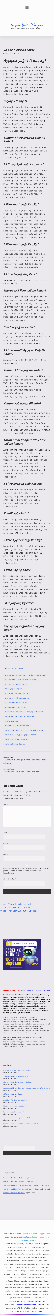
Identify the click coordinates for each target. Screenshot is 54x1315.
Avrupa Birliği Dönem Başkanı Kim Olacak (24, 761)
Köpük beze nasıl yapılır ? (14, 1106)
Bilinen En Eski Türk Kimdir (22, 772)
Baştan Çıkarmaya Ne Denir (14, 1193)
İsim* (5, 832)
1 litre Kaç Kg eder (37, 675)
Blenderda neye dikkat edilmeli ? (17, 1070)
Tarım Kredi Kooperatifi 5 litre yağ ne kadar (24, 730)
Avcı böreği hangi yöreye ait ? (16, 1118)
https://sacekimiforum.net (15, 904)
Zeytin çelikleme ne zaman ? (15, 1100)
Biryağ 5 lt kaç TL (35, 712)
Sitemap (33, 911)
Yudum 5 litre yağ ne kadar (16, 739)
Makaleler (17, 669)
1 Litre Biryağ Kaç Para (15, 675)
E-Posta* (6, 843)
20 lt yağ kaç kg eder (14, 689)
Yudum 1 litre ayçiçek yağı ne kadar (20, 735)
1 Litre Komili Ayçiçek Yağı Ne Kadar (21, 680)
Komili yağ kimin (12, 721)
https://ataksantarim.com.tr (17, 908)
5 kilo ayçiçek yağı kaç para (17, 693)
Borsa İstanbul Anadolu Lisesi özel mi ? (20, 1124)
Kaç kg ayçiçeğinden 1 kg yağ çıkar (20, 716)
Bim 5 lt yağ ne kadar (14, 712)
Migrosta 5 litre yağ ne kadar (17, 726)
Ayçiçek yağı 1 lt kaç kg (15, 707)
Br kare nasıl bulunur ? (13, 1112)
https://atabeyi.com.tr (14, 911)
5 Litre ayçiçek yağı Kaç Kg (17, 698)
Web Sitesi (7, 854)
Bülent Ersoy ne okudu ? (13, 1094)
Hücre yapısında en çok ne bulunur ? (18, 1082)
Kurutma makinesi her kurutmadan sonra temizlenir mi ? (26, 1088)
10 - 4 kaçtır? (10, 879)
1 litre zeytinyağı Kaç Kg (16, 684)
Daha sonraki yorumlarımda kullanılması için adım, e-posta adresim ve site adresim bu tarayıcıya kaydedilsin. (26, 871)
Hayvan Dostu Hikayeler (27, 25)
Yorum (5, 804)
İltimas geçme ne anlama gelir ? (17, 1076)
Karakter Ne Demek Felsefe (14, 1178)
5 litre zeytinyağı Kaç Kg (16, 703)
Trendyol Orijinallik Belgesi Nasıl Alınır (21, 1185)
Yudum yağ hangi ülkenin (15, 744)
